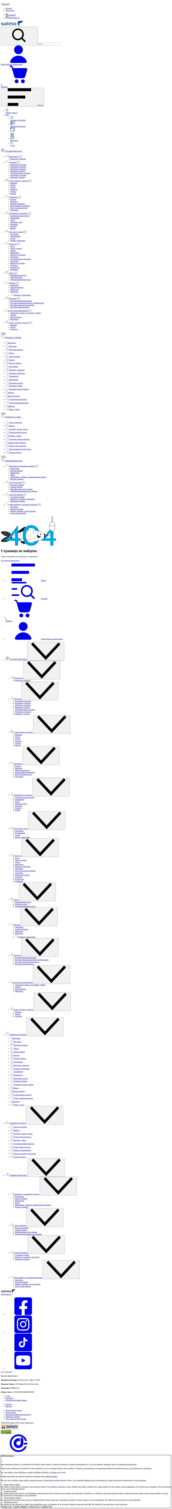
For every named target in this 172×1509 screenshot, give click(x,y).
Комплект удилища (18, 159)
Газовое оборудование (17, 443)
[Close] (2, 1461)
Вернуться (15, 561)
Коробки (13, 183)
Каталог (9, 1404)
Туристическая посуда (18, 432)
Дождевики (13, 367)
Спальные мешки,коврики (19, 439)
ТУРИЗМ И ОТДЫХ (12, 417)
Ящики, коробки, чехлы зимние (23, 511)
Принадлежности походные (20, 449)
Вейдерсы (12, 343)
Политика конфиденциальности (18, 1415)
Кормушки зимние (17, 501)
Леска (11, 273)
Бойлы (13, 228)
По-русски (5, 4)
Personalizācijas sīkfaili (12, 1498)
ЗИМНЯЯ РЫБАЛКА (13, 461)
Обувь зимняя (14, 357)
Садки (12, 238)
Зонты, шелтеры (15, 422)
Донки (13, 251)
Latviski (9, 8)
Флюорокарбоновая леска (20, 280)
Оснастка (13, 244)
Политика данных (13, 1417)
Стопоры (14, 265)
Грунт (12, 220)
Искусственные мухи (18, 208)
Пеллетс (13, 226)
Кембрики (14, 270)
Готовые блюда (15, 453)
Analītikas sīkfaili (10, 1491)
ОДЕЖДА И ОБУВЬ (13, 338)
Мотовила (14, 319)
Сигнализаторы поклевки (20, 259)
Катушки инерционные (19, 307)
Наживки (14, 224)
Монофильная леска (18, 275)
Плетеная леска (16, 277)
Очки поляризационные (18, 403)
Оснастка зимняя (16, 495)
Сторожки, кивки (17, 497)
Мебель (12, 426)
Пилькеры (14, 210)
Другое (13, 315)
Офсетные (14, 290)
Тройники (14, 292)
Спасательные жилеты (18, 399)
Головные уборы (15, 386)
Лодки (12, 327)
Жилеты (11, 406)
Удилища (13, 162)
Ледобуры (14, 507)
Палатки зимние (16, 509)
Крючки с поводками (22, 295)
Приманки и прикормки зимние (22, 466)
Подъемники (15, 236)
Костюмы (13, 346)
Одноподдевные (16, 287)
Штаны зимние (14, 396)
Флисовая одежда (16, 383)
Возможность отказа (14, 1410)
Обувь (11, 353)
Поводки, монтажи (18, 255)
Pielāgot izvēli (6, 1507)
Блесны (13, 199)
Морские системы (17, 263)
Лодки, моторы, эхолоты (19, 323)
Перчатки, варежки (16, 370)
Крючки (12, 283)
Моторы (13, 325)
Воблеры (13, 202)
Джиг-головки (16, 248)
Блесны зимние (16, 471)
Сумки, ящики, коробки (19, 181)
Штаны (11, 393)
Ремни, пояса (14, 409)
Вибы (12, 475)
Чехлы (12, 185)
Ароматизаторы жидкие (19, 216)
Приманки (13, 197)
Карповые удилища (18, 167)
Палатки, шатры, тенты (18, 429)
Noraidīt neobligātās (20, 1507)
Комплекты (14, 157)
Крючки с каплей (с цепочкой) (22, 499)
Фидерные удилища (18, 175)
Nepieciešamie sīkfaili (12, 1485)
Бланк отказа (11, 1412)
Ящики (13, 194)
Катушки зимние (17, 485)
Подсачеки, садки (16, 232)
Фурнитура (14, 267)
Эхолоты (13, 329)
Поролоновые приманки (20, 206)
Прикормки (15, 218)
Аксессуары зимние (18, 513)
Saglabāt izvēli (46, 1507)
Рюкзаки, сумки (14, 436)
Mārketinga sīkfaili (11, 1502)
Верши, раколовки (17, 241)
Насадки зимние (16, 479)
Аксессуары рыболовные (18, 311)
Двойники (14, 285)
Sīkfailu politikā (51, 1477)
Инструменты (15, 317)
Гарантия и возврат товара (16, 1400)
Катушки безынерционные (21, 301)
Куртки (12, 360)
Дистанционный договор (16, 1419)
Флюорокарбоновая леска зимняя (23, 491)
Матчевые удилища (18, 169)
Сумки (13, 187)
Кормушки (14, 253)
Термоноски (13, 380)
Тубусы (13, 192)
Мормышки (15, 473)
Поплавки (14, 257)
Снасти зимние (15, 483)
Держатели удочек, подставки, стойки (25, 313)
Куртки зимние (15, 363)
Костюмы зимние (16, 350)
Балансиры (14, 469)
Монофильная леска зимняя (21, 489)
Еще (7, 115)
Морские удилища (17, 177)
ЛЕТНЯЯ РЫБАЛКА (13, 151)
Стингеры (14, 261)
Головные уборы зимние (19, 389)
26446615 (12, 15)
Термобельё (13, 376)
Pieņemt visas (34, 1507)
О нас (8, 1396)
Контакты (9, 1398)
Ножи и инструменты (17, 446)
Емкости (13, 189)
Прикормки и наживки (18, 213)
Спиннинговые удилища (20, 173)
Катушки (13, 299)
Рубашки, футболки (17, 373)
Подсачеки (14, 234)
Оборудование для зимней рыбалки (23, 505)
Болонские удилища (18, 165)
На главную (5, 561)
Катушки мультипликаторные (22, 305)
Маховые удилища (17, 171)
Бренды (9, 1406)
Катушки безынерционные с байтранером (27, 303)
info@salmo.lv (14, 18)
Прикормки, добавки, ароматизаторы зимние (28, 477)
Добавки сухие (16, 222)
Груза (12, 246)
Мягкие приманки (17, 204)
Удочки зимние (16, 487)
